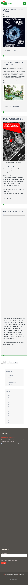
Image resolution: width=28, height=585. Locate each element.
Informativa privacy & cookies (11, 574)
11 (7, 362)
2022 (9, 404)
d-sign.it (16, 579)
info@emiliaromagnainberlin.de (8, 437)
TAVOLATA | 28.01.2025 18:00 (13, 211)
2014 (9, 422)
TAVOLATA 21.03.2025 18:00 (13, 119)
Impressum (21, 574)
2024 (9, 400)
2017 (9, 415)
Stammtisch (16, 106)
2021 (9, 406)
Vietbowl (9, 70)
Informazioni (10, 380)
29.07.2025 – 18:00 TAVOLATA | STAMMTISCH (14, 63)
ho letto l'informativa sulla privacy (9, 560)
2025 (9, 397)
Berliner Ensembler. (9, 167)
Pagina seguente (14, 362)
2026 (9, 395)
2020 (9, 409)
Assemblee (10, 375)
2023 (9, 402)
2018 (9, 413)
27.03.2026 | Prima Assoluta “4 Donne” (13, 10)
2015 (9, 420)
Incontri (14, 50)
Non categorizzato (18, 198)
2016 (9, 418)
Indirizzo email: (4, 553)
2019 (9, 411)
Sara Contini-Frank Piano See (12, 102)
